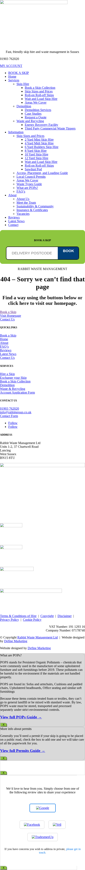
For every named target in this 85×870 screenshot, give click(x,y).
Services (13, 80)
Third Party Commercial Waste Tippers (50, 128)
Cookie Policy (32, 619)
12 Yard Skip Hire (36, 158)
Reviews (14, 217)
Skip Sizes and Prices (39, 91)
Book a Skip (8, 312)
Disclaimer (65, 616)
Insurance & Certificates (32, 210)
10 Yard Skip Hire (36, 154)
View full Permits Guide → (22, 750)
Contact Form (9, 416)
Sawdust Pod (33, 169)
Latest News (16, 221)
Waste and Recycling (30, 121)
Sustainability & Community (35, 206)
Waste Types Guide (29, 184)
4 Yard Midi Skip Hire (39, 143)
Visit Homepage (10, 315)
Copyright (47, 616)
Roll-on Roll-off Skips (39, 95)
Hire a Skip (7, 374)
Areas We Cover (35, 102)
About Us (23, 199)
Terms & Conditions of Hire (18, 616)
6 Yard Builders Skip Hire (41, 147)
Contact (13, 225)
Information (16, 132)
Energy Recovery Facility (41, 124)
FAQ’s (21, 191)
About (12, 195)
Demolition (24, 106)
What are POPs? (27, 187)
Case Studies (33, 113)
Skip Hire (23, 84)
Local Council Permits (31, 176)
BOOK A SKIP (18, 73)
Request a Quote (35, 117)
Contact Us (7, 319)
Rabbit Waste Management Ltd (37, 637)
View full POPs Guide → (21, 717)
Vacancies (23, 213)
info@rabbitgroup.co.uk (15, 412)
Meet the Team (26, 202)
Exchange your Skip (13, 377)
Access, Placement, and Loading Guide (42, 173)
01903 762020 (9, 408)
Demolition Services (38, 110)
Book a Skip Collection (40, 87)
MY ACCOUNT (11, 66)
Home (12, 76)
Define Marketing (15, 641)
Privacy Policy (9, 619)
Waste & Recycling (12, 389)
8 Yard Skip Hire (36, 150)
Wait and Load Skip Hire (41, 99)
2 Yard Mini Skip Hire (39, 139)
